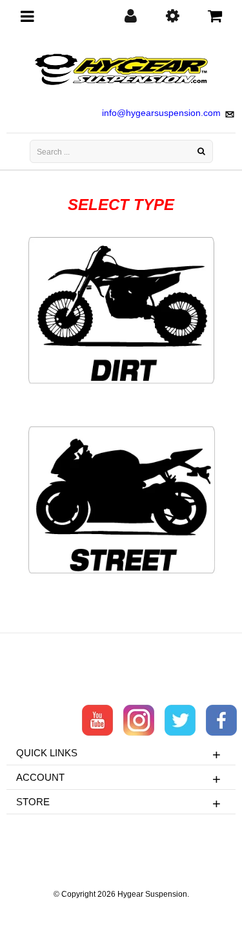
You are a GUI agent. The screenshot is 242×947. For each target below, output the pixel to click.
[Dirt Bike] (121, 311)
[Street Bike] (121, 500)
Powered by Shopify (121, 912)
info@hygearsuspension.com (161, 113)
